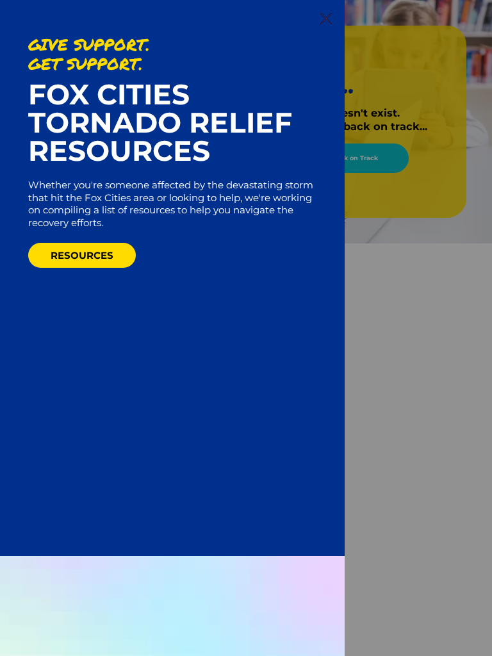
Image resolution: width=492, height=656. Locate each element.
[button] (326, 19)
